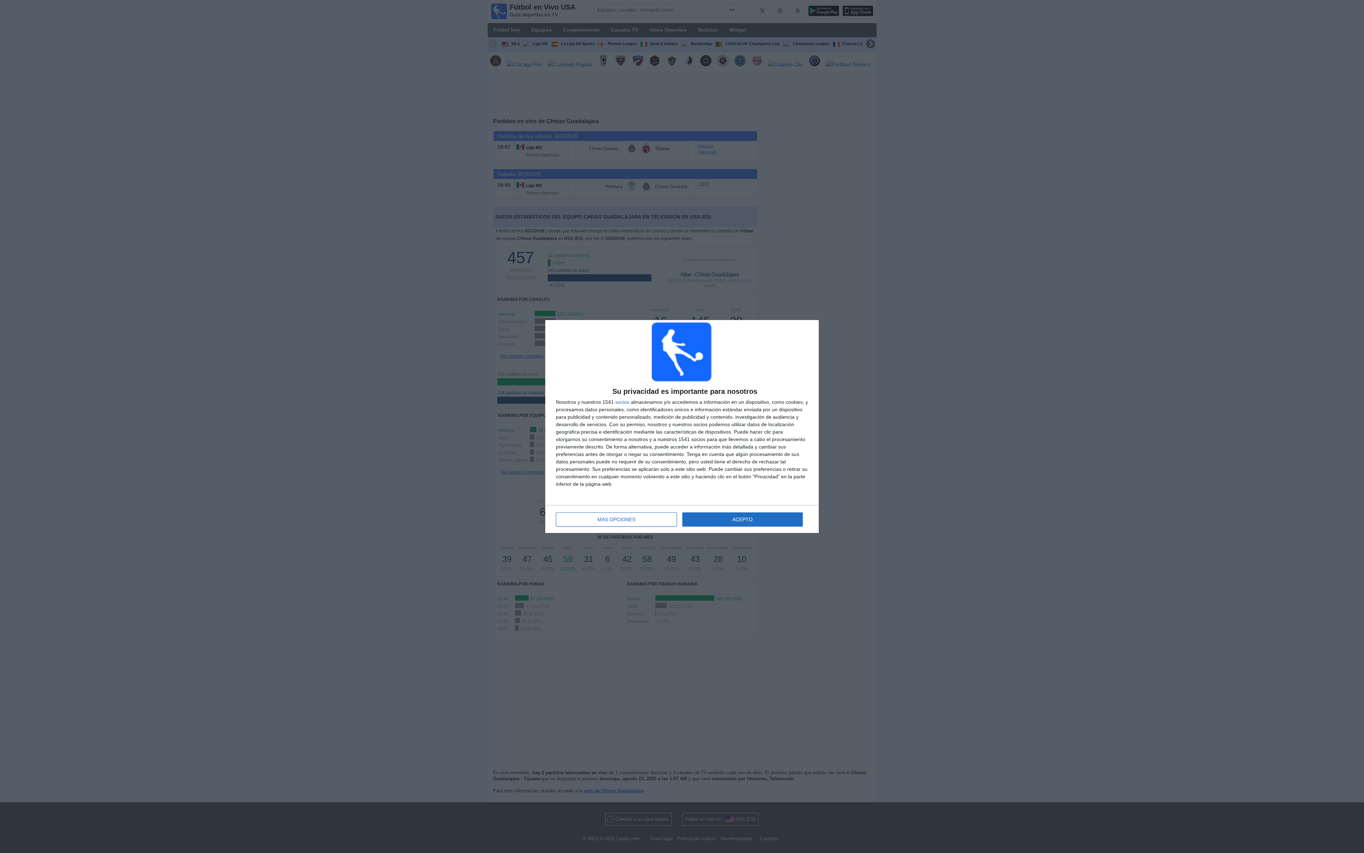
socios (622, 402)
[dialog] (682, 426)
